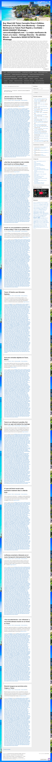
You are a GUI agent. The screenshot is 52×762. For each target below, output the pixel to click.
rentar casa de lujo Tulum (26, 135)
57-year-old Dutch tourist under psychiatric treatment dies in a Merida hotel (15, 490)
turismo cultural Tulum (26, 151)
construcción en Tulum (17, 120)
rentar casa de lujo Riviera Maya (17, 135)
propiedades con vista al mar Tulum (9, 128)
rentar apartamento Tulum (17, 134)
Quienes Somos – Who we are (29, 80)
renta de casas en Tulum (9, 132)
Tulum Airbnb (26, 141)
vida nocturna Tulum (20, 153)
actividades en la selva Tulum (15, 110)
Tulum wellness (10, 216)
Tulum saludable (8, 149)
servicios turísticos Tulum (10, 206)
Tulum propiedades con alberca (25, 147)
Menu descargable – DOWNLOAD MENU (10, 78)
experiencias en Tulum (15, 123)
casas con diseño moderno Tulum (16, 115)
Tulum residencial (18, 148)
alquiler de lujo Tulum (26, 112)
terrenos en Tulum (17, 140)
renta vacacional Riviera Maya (8, 328)
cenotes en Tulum (14, 118)
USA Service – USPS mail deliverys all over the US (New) (13, 82)
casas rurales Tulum (17, 117)
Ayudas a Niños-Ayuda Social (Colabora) (14, 72)
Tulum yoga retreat (20, 150)
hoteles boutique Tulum (26, 124)
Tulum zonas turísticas (19, 151)
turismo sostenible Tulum (21, 152)
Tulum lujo (21, 145)
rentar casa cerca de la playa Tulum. (13, 200)
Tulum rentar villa (12, 148)
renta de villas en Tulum (9, 133)
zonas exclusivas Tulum (10, 156)
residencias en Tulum (20, 138)
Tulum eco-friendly (6, 144)
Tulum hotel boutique (13, 145)
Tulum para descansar (24, 211)
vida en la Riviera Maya (9, 153)
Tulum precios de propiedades (16, 147)
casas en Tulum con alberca (18, 116)
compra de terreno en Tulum (10, 185)
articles (9, 239)
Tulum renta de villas (7, 148)
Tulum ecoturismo (12, 144)
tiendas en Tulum (22, 140)
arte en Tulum (23, 113)
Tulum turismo (13, 149)
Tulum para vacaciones (11, 212)
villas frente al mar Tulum (7, 154)
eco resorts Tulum (16, 122)
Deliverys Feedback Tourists (42, 72)
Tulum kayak (18, 145)
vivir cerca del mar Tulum (21, 154)
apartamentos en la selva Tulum (8, 113)
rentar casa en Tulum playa (24, 201)
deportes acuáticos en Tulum (20, 121)
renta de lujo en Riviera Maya (18, 132)
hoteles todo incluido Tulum (13, 125)
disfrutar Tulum (11, 122)
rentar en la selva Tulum (9, 203)
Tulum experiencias (7, 145)
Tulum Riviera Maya (9, 215)
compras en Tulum (11, 120)
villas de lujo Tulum (26, 153)
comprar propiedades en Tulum (21, 119)
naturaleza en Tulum (15, 126)
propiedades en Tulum (7, 260)
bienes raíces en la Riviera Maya (12, 114)
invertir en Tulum (8, 192)
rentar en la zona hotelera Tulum (10, 137)
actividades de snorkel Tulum (19, 109)
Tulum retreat (23, 148)
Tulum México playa (18, 211)
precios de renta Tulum (15, 127)
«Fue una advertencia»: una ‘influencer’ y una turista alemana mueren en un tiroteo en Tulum (17, 621)
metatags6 (41, 78)
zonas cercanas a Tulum (23, 155)
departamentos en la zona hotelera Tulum (10, 121)
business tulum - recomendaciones (13, 108)
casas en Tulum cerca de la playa (9, 116)
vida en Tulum (15, 153)
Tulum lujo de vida (26, 145)
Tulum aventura (16, 142)
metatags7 (5, 80)
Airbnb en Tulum (19, 111)
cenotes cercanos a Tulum (8, 118)
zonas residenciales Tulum (8, 222)
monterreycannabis (17, 100)
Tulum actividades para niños (10, 141)
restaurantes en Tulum (7, 139)
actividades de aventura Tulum (10, 109)
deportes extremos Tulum (8, 187)
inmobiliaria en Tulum (20, 125)
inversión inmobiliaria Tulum (8, 321)
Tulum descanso (26, 143)
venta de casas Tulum (9, 218)
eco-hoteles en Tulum (22, 122)
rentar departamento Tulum (10, 136)
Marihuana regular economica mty (33, 76)
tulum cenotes (27, 142)
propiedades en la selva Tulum (20, 129)
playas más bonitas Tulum (8, 127)
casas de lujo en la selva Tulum (8, 181)
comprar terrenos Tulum (9, 250)
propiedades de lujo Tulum (8, 195)
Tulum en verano (23, 144)
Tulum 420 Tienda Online (40, 80)
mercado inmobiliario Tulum (8, 126)
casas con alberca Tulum (7, 115)
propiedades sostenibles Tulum (8, 196)
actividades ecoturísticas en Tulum (20, 240)
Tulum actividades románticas (19, 141)
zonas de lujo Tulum (9, 221)
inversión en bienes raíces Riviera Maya (12, 191)
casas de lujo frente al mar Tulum (18, 181)
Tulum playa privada (9, 147)
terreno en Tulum (11, 140)
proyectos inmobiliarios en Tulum (20, 131)
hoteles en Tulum (6, 125)
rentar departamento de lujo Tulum (9, 202)
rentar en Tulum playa (24, 137)
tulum (5, 141)
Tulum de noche (6, 143)
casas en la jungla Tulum (7, 182)
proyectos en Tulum (12, 131)
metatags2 (26, 78)
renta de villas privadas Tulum (17, 133)
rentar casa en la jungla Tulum (16, 201)
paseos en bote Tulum (22, 126)
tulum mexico (13, 211)
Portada (5, 86)
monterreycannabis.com (7, 453)
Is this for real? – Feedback (21, 76)
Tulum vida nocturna (18, 149)
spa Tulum (7, 140)
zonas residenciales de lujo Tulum (19, 156)
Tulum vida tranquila (24, 149)
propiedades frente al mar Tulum (20, 130)
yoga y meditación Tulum (16, 155)
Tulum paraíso (10, 146)
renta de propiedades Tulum (10, 327)
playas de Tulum (27, 126)
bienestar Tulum (26, 114)
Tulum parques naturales (23, 146)
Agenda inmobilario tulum (13, 111)
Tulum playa (11, 213)
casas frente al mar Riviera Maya (9, 183)
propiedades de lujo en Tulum (19, 128)
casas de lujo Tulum (26, 181)
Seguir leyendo (22, 106)
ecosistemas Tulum (9, 123)
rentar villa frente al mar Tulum (12, 138)
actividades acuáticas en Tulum (16, 175)
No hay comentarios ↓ (24, 100)
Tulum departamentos (12, 143)
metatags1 (20, 78)
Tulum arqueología (11, 142)
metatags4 (36, 78)
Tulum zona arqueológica (12, 281)
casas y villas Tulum (27, 117)
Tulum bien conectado (22, 142)
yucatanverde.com (7, 482)
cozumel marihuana (19, 446)
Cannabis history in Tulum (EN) (27, 72)
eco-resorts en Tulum (12, 317)
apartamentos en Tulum (17, 113)
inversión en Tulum (21, 191)
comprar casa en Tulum (13, 119)
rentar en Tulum (18, 137)
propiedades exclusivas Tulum (10, 130)
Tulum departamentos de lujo (20, 143)
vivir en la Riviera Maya (9, 220)
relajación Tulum (6, 197)
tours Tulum (27, 140)
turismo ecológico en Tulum (8, 152)
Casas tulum (22, 117)
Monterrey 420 (22, 452)
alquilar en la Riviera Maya (26, 111)
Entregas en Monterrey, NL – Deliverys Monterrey (20, 74)
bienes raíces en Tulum (20, 114)
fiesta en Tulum (6, 124)
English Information (7, 74)
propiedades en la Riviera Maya (10, 129)
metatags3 (31, 78)
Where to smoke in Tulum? (28, 82)
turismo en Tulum (14, 152)
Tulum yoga (16, 150)
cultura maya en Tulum (24, 120)
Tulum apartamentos (11, 207)
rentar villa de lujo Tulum (12, 204)
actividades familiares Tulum (18, 176)
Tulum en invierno (17, 144)
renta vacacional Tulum (9, 134)
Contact (35, 72)
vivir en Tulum (10, 155)
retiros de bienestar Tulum (15, 139)
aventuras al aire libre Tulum (10, 179)
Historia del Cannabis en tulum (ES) (10, 76)
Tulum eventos (28, 144)
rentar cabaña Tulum (24, 134)
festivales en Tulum (27, 123)
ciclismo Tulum (19, 118)
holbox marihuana (25, 449)
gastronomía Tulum (19, 124)
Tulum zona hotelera (13, 151)
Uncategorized (10, 174)
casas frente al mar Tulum (10, 117)
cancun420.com (13, 439)
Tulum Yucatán (26, 150)
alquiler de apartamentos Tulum (8, 112)
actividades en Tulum (23, 110)
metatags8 (11, 80)
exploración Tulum (21, 123)
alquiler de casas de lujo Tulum (18, 112)
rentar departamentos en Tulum (18, 136)
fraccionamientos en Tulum (13, 124)
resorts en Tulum (26, 138)
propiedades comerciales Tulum (23, 127)
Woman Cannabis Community (39, 82)
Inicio (5, 72)
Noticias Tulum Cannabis (18, 80)
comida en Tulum (24, 118)
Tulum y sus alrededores (10, 150)
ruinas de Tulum (21, 139)
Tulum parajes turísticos (15, 146)
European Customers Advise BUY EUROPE (37, 74)
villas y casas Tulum (15, 154)
